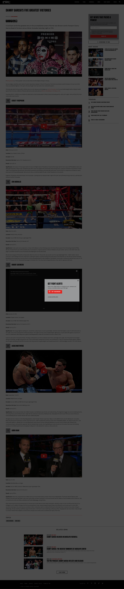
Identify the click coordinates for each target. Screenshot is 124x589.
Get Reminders (56, 291)
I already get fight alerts (53, 296)
